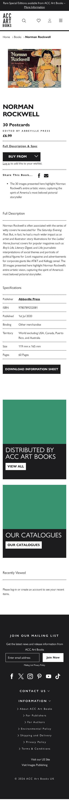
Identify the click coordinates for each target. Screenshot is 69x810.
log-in (13, 589)
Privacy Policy (36, 742)
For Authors (36, 722)
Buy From (17, 156)
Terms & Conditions (36, 748)
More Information (34, 7)
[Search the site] (24, 20)
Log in (6, 163)
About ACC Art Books (36, 708)
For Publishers (36, 715)
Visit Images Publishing (34, 765)
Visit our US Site (40, 759)
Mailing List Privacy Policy (34, 665)
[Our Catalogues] (34, 521)
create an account (31, 589)
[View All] (34, 439)
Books (17, 37)
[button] (38, 20)
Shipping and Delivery (36, 735)
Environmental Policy (36, 728)
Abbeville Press (29, 299)
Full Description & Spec (20, 146)
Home (6, 37)
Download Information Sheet (31, 369)
